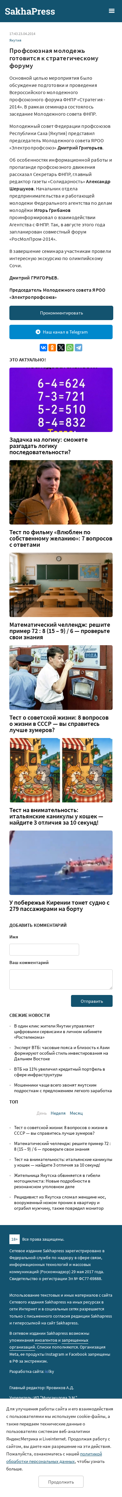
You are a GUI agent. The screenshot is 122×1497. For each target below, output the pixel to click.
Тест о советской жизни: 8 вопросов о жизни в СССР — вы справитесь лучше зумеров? (59, 724)
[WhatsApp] (70, 347)
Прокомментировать (61, 313)
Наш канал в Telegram (65, 332)
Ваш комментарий (29, 962)
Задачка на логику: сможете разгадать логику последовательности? (48, 446)
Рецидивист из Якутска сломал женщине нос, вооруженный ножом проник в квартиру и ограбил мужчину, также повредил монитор (60, 1202)
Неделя (58, 1113)
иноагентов (46, 1340)
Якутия (15, 40)
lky (49, 1371)
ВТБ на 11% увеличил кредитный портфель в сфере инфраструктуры (59, 1072)
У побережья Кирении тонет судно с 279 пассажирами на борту (59, 905)
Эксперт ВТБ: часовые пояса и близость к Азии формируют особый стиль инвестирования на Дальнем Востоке (61, 1053)
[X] (61, 347)
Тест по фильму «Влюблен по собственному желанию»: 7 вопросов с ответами (60, 538)
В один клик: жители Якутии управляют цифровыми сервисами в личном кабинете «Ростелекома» (58, 1031)
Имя (13, 937)
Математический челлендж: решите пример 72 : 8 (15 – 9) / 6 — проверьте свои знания (59, 631)
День (42, 1113)
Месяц (76, 1113)
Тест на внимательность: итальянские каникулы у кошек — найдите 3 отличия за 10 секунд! (56, 816)
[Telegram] (78, 347)
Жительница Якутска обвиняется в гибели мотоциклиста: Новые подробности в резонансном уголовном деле (57, 1180)
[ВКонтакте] (43, 347)
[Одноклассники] (52, 347)
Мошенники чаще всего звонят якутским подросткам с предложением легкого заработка (63, 1087)
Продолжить (61, 1482)
